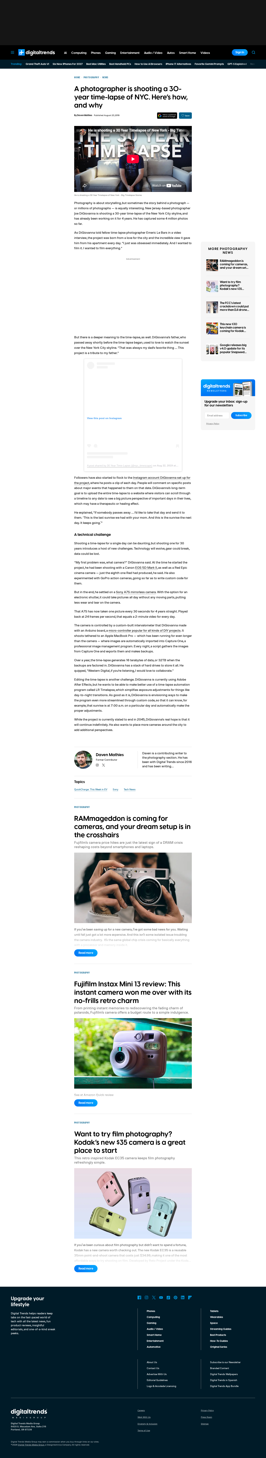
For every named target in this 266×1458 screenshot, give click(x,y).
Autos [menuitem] (171, 53)
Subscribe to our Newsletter (225, 1362)
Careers (141, 1410)
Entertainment (155, 1341)
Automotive (154, 1347)
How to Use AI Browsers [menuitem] (148, 64)
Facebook (139, 1297)
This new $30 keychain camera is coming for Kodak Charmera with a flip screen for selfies (234, 331)
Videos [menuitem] (205, 53)
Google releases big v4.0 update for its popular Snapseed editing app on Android (233, 352)
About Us (152, 1362)
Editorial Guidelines (157, 1380)
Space (214, 1323)
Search (253, 52)
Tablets (214, 1311)
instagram (97, 765)
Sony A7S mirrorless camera (136, 592)
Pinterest (175, 1297)
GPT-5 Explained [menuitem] (237, 64)
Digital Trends (30, 57)
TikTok (168, 1297)
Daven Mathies (84, 115)
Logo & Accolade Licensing (161, 1386)
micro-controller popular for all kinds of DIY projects (145, 630)
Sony (115, 789)
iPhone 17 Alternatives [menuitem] (178, 64)
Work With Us (144, 1417)
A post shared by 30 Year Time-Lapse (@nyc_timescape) (119, 465)
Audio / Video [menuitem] (153, 53)
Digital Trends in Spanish (223, 1380)
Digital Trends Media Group (31, 1444)
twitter (103, 765)
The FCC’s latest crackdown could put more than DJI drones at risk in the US (234, 308)
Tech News (130, 789)
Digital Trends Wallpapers (224, 1374)
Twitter (154, 1297)
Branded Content (219, 1368)
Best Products (218, 1335)
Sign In (239, 52)
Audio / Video (155, 1329)
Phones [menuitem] (96, 53)
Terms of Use (144, 1430)
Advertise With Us (157, 1374)
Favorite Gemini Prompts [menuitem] (209, 64)
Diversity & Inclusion (147, 1423)
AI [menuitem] (65, 53)
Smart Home (154, 1335)
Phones (151, 1311)
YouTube (161, 1297)
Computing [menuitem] (78, 53)
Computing (153, 1317)
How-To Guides (219, 1341)
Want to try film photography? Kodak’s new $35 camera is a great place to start (232, 289)
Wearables (216, 1317)
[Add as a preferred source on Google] (167, 115)
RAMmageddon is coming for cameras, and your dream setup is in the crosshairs (235, 266)
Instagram (146, 1297)
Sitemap (205, 1423)
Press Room (206, 1417)
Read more (86, 953)
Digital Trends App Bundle (224, 1386)
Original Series (218, 1347)
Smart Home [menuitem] (187, 53)
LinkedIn (183, 1297)
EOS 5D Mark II (146, 567)
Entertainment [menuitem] (130, 53)
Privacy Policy (212, 423)
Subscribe (241, 415)
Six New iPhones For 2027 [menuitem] (68, 64)
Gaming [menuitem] (110, 53)
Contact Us (153, 1368)
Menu (12, 52)
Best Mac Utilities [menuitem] (96, 64)
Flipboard (190, 1297)
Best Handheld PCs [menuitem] (120, 64)
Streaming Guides (220, 1329)
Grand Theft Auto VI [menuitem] (37, 64)
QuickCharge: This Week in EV (90, 789)
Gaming (151, 1323)
